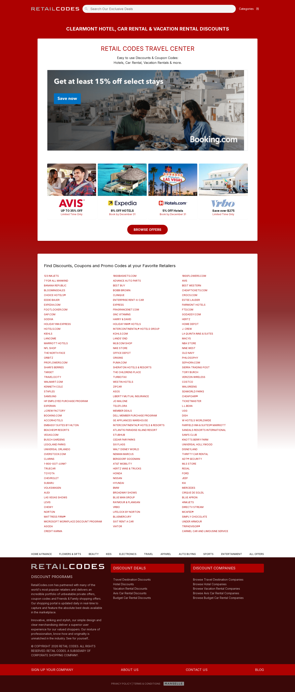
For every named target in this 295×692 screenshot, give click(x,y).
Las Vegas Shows (55, 497)
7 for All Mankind (56, 280)
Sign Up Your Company (52, 670)
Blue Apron (189, 497)
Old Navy (188, 352)
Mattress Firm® (55, 516)
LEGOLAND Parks (55, 444)
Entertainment (231, 554)
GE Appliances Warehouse (130, 420)
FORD (185, 473)
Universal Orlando (57, 449)
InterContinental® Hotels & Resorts (139, 425)
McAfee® (188, 511)
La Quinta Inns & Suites (197, 333)
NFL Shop (50, 348)
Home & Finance (41, 554)
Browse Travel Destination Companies (218, 579)
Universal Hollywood (197, 444)
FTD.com (187, 309)
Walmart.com (53, 381)
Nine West (188, 348)
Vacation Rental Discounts (130, 588)
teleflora (120, 405)
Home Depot (190, 324)
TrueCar (50, 468)
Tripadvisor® (191, 526)
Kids (109, 554)
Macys (186, 338)
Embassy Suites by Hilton (61, 425)
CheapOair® (190, 396)
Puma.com (120, 362)
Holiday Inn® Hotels (127, 324)
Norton (49, 511)
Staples (49, 391)
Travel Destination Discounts (132, 579)
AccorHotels (53, 420)
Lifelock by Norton (126, 511)
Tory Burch (190, 372)
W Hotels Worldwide (196, 420)
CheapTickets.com (194, 290)
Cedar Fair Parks (124, 439)
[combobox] (160, 8)
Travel (148, 554)
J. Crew (187, 328)
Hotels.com (52, 328)
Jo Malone (120, 401)
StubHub (119, 434)
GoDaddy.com (191, 314)
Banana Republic (55, 285)
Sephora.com (191, 362)
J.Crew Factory (54, 410)
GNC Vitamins (122, 314)
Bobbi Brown (121, 290)
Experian (50, 405)
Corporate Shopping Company (54, 655)
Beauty (94, 554)
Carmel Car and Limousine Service (205, 531)
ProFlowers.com (55, 362)
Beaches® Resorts (56, 429)
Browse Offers (147, 230)
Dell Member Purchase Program (135, 415)
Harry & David (122, 319)
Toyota (49, 473)
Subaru (49, 482)
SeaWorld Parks (193, 391)
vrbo (116, 507)
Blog (259, 670)
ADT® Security (192, 458)
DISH (185, 415)
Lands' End (120, 338)
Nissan (117, 478)
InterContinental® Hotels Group (136, 328)
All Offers (256, 554)
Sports (208, 554)
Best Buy (119, 285)
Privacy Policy (121, 683)
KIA (184, 482)
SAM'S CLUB (189, 434)
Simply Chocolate (194, 516)
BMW (116, 487)
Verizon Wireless (193, 377)
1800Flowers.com (194, 275)
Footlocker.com (55, 309)
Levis (47, 502)
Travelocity (52, 377)
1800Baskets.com (124, 275)
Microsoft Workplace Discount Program (73, 521)
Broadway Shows (125, 492)
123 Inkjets (51, 275)
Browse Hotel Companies (210, 584)
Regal (186, 468)
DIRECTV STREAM (192, 507)
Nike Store (120, 348)
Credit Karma (53, 531)
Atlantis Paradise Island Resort (135, 429)
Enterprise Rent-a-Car (128, 299)
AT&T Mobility (122, 463)
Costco (187, 381)
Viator (117, 526)
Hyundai (118, 482)
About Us (129, 670)
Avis (184, 280)
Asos (116, 391)
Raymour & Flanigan (126, 502)
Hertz (186, 319)
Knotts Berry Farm (195, 439)
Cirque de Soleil (193, 492)
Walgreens (189, 386)
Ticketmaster (191, 401)
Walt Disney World (126, 449)
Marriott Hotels (56, 343)
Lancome (50, 338)
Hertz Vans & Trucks (127, 468)
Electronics (127, 554)
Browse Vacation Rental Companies (216, 588)
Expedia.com (52, 304)
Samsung (50, 396)
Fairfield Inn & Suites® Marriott (204, 425)
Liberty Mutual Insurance (131, 396)
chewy (48, 507)
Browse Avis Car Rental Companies (216, 593)
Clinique (118, 295)
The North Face (54, 352)
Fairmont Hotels (193, 304)
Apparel (166, 554)
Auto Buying (187, 554)
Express (118, 304)
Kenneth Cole (53, 386)
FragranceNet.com (126, 309)
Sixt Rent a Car (123, 521)
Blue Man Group (124, 497)
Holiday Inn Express (57, 324)
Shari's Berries (54, 367)
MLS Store (189, 463)
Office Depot (122, 352)
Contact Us (197, 670)
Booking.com (53, 415)
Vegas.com (51, 434)
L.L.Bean (187, 405)
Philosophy (190, 357)
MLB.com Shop (122, 343)
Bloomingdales (54, 290)
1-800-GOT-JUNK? (55, 463)
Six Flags (119, 444)
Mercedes (188, 487)
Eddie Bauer (52, 299)
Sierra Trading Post (196, 367)
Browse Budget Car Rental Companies (218, 597)
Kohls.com (120, 333)
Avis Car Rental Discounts (129, 593)
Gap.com (49, 314)
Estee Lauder (191, 299)
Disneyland (189, 449)
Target (49, 372)
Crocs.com (189, 295)
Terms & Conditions (146, 683)
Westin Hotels (123, 381)
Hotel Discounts (123, 584)
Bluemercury (122, 516)
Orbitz (48, 357)
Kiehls (48, 333)
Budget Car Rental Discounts (132, 597)
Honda (117, 473)
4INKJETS (188, 502)
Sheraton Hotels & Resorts (132, 367)
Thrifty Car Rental (195, 454)
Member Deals (122, 410)
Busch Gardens (54, 439)
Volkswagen (52, 487)
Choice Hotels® (55, 295)
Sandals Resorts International (204, 429)
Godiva (48, 319)
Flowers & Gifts (70, 554)
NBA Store (189, 343)
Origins (118, 357)
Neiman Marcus (123, 454)
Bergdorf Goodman (126, 458)
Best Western (191, 285)
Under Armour (192, 521)
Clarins (49, 458)
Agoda (48, 526)
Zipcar (117, 386)
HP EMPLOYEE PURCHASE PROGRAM (66, 401)
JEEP (185, 478)
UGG (184, 410)
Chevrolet (51, 478)
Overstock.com (55, 454)
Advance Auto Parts (127, 280)
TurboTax (120, 377)
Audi (47, 492)
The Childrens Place (127, 372)
